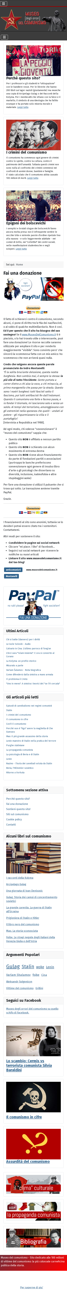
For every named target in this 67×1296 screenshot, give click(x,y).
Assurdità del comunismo (28, 1161)
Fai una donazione (17, 803)
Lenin (50, 967)
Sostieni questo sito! (18, 809)
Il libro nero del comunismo (22, 924)
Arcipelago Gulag (16, 884)
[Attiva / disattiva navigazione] (3, 3)
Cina (44, 975)
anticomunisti (13, 569)
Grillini (39, 988)
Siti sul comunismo (17, 814)
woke (40, 967)
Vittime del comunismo (20, 988)
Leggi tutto (22, 107)
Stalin (28, 966)
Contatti (11, 824)
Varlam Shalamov (18, 975)
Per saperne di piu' (31, 1287)
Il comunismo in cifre (24, 1117)
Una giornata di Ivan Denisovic (24, 890)
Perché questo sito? (18, 798)
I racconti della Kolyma (19, 877)
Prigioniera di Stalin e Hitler (22, 917)
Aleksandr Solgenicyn (19, 981)
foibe (36, 975)
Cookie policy (14, 819)
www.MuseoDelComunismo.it (39, 334)
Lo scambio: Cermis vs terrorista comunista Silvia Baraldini (29, 1065)
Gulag (13, 966)
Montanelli (11, 576)
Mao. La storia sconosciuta (22, 930)
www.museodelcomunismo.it (41, 569)
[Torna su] (61, 1290)
